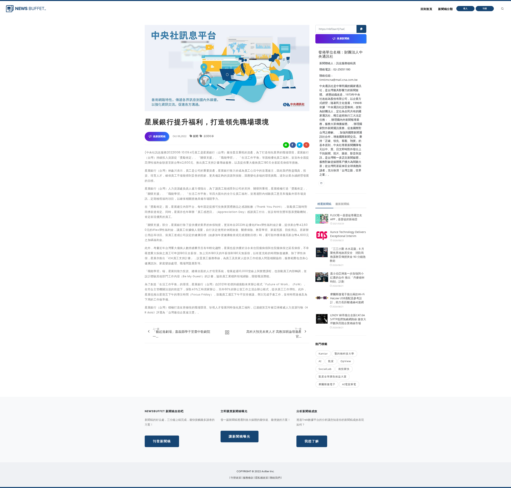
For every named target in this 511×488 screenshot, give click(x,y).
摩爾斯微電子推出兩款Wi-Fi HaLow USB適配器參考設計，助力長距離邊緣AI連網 (347, 298)
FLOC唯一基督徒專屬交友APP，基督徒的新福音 (346, 217)
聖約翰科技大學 (344, 353)
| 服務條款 (248, 478)
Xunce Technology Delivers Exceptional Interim (348, 234)
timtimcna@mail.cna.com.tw (338, 80)
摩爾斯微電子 (327, 384)
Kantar (323, 353)
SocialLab (325, 369)
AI (320, 361)
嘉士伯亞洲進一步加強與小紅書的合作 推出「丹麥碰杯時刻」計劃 (347, 277)
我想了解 (312, 441)
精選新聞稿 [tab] (324, 204)
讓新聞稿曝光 (239, 436)
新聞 (196, 136)
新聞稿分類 (445, 9)
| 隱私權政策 (261, 478)
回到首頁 (426, 9)
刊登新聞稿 (162, 441)
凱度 (331, 361)
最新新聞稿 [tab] (342, 204)
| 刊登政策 (236, 478)
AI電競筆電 (349, 384)
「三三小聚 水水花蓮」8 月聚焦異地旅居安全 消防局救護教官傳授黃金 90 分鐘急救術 (348, 255)
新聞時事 (208, 136)
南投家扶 (344, 369)
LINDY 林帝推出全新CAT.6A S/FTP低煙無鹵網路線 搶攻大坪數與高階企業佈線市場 (348, 319)
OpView (346, 361)
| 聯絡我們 (275, 478)
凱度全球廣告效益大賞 (333, 376)
